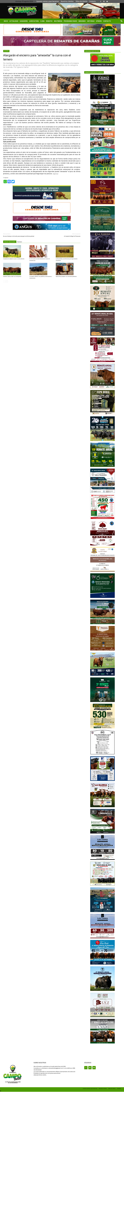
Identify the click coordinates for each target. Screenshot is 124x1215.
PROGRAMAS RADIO (70, 21)
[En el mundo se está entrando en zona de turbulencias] (41, 251)
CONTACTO (107, 21)
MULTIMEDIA (58, 21)
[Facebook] (100, 1)
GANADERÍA (24, 21)
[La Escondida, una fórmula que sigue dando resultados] (68, 251)
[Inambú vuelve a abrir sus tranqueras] (15, 269)
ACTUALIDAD (13, 21)
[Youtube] (107, 1)
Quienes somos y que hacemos (47, 1)
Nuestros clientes (67, 1)
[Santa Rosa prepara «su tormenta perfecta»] (68, 269)
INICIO (6, 21)
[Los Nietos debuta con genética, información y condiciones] (41, 269)
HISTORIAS (90, 21)
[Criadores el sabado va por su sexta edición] (15, 251)
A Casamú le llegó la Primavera (72, 236)
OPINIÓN (99, 21)
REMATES (49, 21)
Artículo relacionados (9, 242)
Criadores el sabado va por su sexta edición (13, 258)
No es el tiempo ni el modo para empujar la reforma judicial (18, 236)
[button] (121, 21)
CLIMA (42, 21)
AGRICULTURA (34, 21)
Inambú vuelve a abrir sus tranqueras (12, 276)
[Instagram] (103, 1)
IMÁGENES (82, 21)
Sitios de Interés (81, 1)
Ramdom (19, 242)
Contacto (92, 1)
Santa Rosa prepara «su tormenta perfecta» (66, 276)
